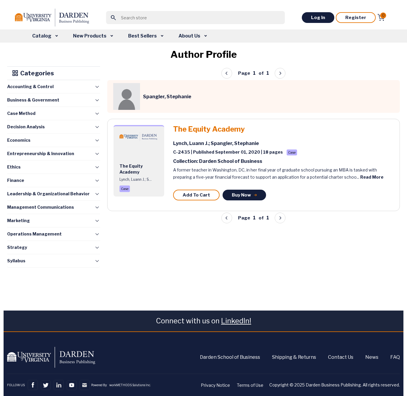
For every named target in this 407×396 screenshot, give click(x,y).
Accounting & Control (30, 86)
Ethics (14, 166)
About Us (189, 36)
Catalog (42, 36)
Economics (18, 140)
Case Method (21, 113)
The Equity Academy (209, 129)
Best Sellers (143, 36)
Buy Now (241, 195)
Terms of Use (250, 385)
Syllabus (16, 260)
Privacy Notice (215, 385)
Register (355, 17)
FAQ (395, 357)
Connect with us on (203, 321)
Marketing (18, 220)
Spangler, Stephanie (235, 143)
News (371, 357)
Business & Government (33, 99)
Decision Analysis (26, 126)
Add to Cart (196, 195)
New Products (90, 36)
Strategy (17, 247)
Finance (15, 180)
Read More (371, 177)
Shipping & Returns (294, 357)
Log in (318, 17)
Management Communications (40, 207)
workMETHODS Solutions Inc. (129, 385)
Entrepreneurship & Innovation (40, 153)
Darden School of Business (230, 357)
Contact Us (340, 357)
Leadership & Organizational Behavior (48, 193)
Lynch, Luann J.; (192, 143)
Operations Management (34, 233)
